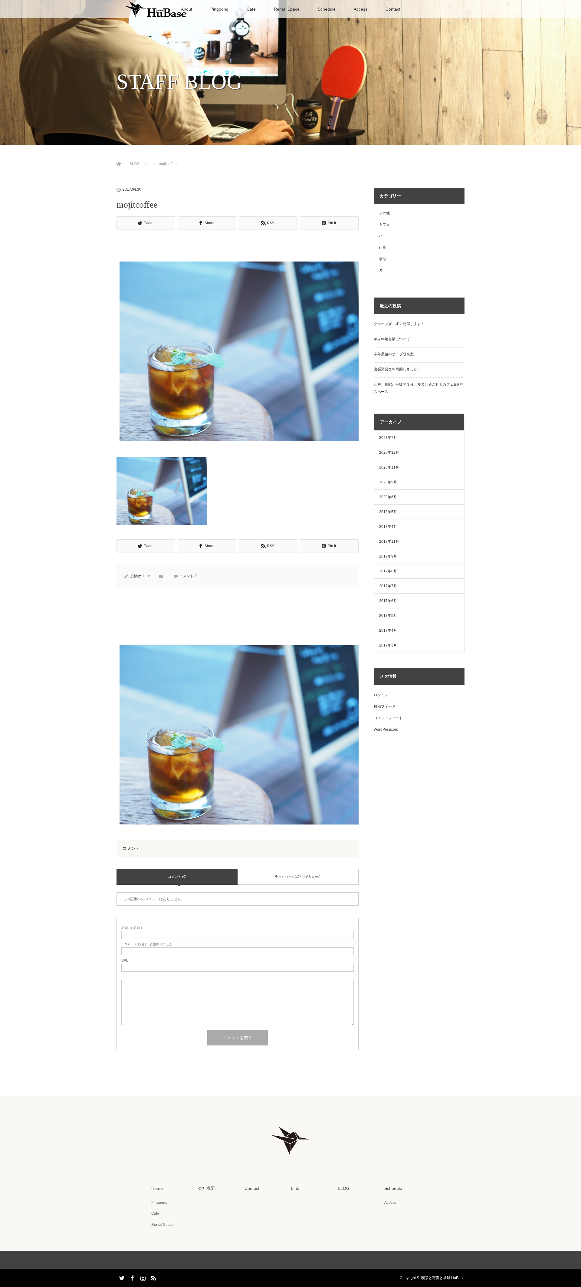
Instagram (142, 1277)
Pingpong (219, 9)
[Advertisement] (237, 247)
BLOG (135, 164)
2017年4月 (388, 630)
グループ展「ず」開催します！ (399, 324)
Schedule (327, 9)
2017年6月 (388, 601)
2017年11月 (389, 541)
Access (360, 9)
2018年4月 (388, 527)
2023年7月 (388, 438)
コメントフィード (388, 718)
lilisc (146, 576)
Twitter (121, 1277)
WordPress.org (386, 729)
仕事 (382, 247)
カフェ (384, 224)
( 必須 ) (131, 928)
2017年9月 (388, 556)
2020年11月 (389, 467)
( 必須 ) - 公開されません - (148, 944)
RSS (152, 1277)
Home (157, 1188)
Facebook (131, 1277)
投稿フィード (385, 706)
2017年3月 (388, 645)
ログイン (381, 695)
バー (382, 236)
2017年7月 (388, 586)
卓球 (382, 259)
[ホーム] (118, 156)
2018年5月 (388, 512)
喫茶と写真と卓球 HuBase (442, 1278)
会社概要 (206, 1188)
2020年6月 (388, 497)
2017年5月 (388, 616)
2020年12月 (389, 452)
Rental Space (287, 9)
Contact (393, 9)
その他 (384, 213)
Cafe (251, 9)
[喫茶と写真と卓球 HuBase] (290, 1158)
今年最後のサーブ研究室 (394, 354)
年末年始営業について (392, 339)
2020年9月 (388, 482)
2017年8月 (388, 571)
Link (295, 1188)
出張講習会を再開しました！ (397, 369)
